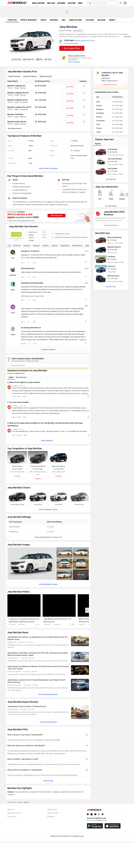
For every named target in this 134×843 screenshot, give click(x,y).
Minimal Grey (79, 504)
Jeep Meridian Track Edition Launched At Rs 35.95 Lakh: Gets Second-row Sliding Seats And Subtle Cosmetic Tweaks (37, 654)
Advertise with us (14, 813)
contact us (11, 816)
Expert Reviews (51, 722)
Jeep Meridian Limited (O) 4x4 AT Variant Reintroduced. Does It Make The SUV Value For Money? (36, 681)
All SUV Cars (111, 287)
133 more (80, 575)
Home (8, 802)
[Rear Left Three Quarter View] (81, 552)
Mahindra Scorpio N (114, 247)
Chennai (99, 128)
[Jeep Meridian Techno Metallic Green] (17, 496)
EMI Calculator (106, 78)
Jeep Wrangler (112, 149)
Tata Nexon (111, 257)
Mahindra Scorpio (113, 276)
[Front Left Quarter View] (32, 563)
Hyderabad (100, 113)
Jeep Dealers (112, 206)
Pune (98, 124)
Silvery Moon (38, 504)
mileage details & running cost (50, 537)
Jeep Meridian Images (49, 584)
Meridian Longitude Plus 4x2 (18, 93)
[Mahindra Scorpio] (101, 279)
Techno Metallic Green (17, 504)
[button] (90, 3)
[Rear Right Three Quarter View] (64, 574)
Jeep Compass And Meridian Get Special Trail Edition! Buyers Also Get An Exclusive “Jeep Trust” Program (38, 667)
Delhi (98, 102)
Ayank (13, 313)
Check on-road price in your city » (84, 41)
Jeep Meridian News (50, 694)
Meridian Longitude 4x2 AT (17, 100)
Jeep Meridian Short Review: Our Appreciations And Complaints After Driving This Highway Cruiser (37, 638)
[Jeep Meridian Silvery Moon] (38, 496)
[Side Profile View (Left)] (64, 552)
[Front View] (64, 563)
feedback (50, 816)
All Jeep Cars (111, 179)
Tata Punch (111, 266)
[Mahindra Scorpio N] (101, 250)
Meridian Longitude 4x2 (16, 86)
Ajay (12, 258)
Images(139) (30, 59)
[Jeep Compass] (101, 171)
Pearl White (58, 504)
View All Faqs (48, 781)
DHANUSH (12, 275)
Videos (49, 59)
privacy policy (53, 813)
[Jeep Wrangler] (101, 152)
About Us (10, 809)
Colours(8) (17, 59)
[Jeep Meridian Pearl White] (58, 496)
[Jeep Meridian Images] (31, 41)
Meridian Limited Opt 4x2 (16, 122)
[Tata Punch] (101, 269)
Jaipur (98, 132)
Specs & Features (51, 168)
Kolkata (99, 106)
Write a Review (77, 31)
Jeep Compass (112, 168)
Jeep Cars (20, 802)
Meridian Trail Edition (15, 114)
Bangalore (99, 109)
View (41, 59)
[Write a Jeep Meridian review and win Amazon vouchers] (48, 216)
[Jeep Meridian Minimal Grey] (79, 496)
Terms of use (52, 809)
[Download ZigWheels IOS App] (113, 826)
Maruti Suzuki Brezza (115, 237)
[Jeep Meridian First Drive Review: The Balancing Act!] (80, 712)
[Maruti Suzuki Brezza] (101, 240)
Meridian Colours (51, 509)
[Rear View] (81, 563)
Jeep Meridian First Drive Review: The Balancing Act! (26, 706)
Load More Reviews (48, 350)
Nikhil (13, 290)
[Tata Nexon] (101, 259)
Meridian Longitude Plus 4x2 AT (19, 107)
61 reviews (68, 31)
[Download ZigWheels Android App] (95, 826)
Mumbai (99, 117)
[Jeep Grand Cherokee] (101, 162)
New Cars (14, 802)
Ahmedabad (100, 121)
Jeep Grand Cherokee (115, 159)
